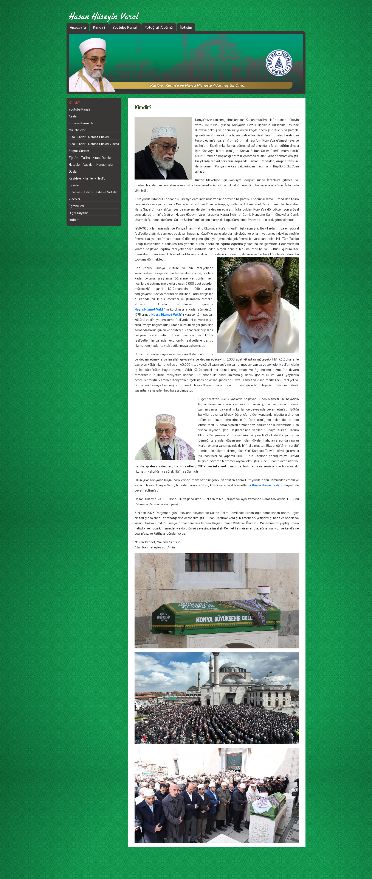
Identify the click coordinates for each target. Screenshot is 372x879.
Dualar (73, 171)
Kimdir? (99, 27)
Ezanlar (74, 185)
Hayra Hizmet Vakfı (149, 309)
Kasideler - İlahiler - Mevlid (87, 178)
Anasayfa (78, 27)
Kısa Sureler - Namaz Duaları (89, 137)
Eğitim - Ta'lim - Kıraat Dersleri (91, 157)
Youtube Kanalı (125, 27)
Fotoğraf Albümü (159, 27)
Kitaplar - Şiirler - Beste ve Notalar (93, 192)
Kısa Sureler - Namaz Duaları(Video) (94, 144)
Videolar (74, 199)
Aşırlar (73, 116)
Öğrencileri (76, 206)
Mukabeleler (77, 130)
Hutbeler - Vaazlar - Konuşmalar (91, 164)
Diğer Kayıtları (78, 213)
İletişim (186, 27)
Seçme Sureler (79, 150)
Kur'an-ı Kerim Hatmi (83, 123)
